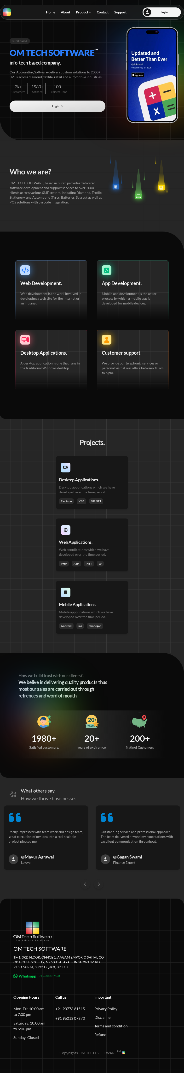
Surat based (19, 41)
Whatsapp (39, 976)
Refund (100, 1034)
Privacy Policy (105, 1008)
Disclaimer (103, 1017)
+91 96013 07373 (70, 1018)
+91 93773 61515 (70, 1008)
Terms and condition (111, 1026)
